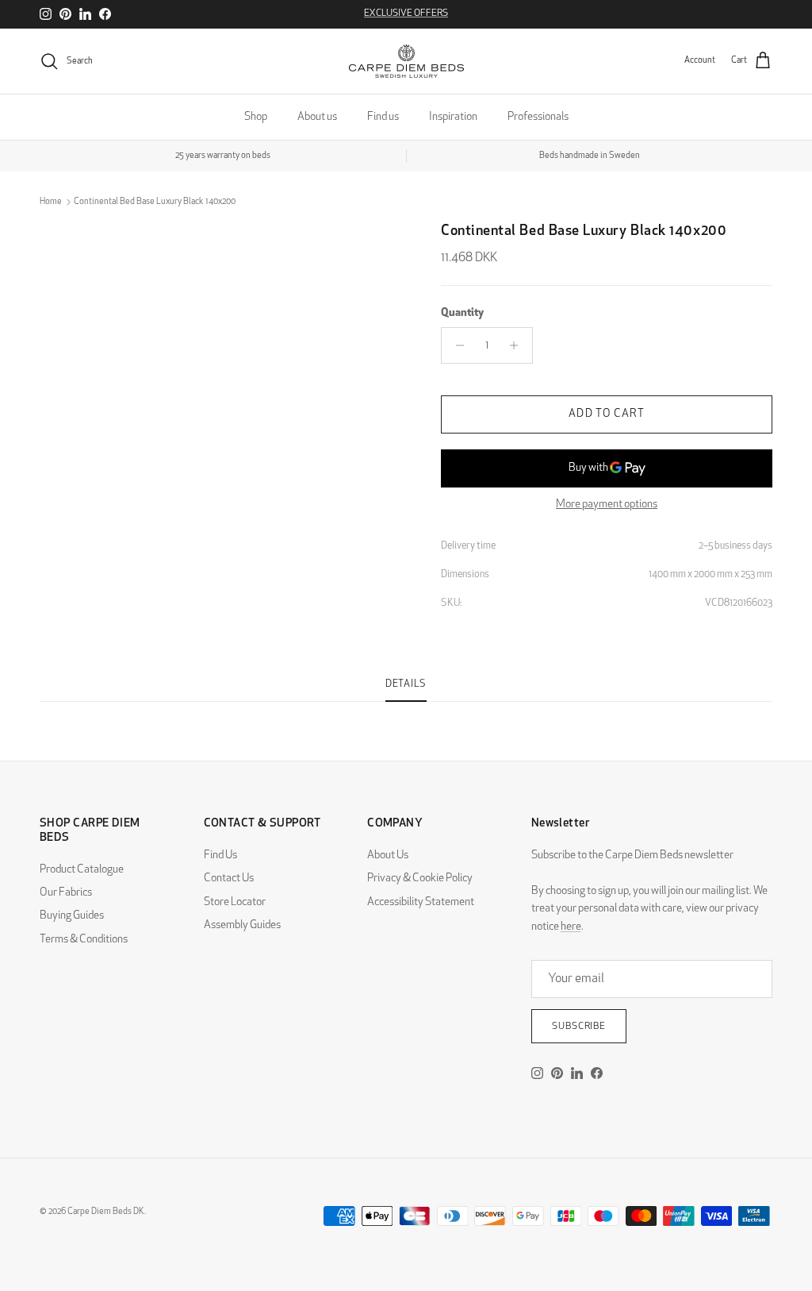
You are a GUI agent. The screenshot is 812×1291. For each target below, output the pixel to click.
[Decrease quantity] (455, 345)
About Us (387, 855)
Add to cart (606, 414)
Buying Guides (72, 916)
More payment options (606, 505)
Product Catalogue (82, 870)
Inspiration (453, 117)
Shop (255, 117)
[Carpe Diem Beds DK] (406, 61)
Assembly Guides (242, 925)
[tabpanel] (406, 711)
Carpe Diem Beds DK (105, 1212)
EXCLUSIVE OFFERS (406, 13)
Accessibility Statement (420, 902)
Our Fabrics (66, 893)
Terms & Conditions (84, 940)
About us (317, 117)
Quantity (462, 313)
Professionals (538, 117)
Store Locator (235, 902)
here (571, 927)
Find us (383, 117)
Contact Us (229, 878)
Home (51, 202)
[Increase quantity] (518, 345)
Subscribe (579, 1026)
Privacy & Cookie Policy (420, 878)
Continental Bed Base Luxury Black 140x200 (155, 202)
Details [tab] (406, 684)
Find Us (220, 855)
